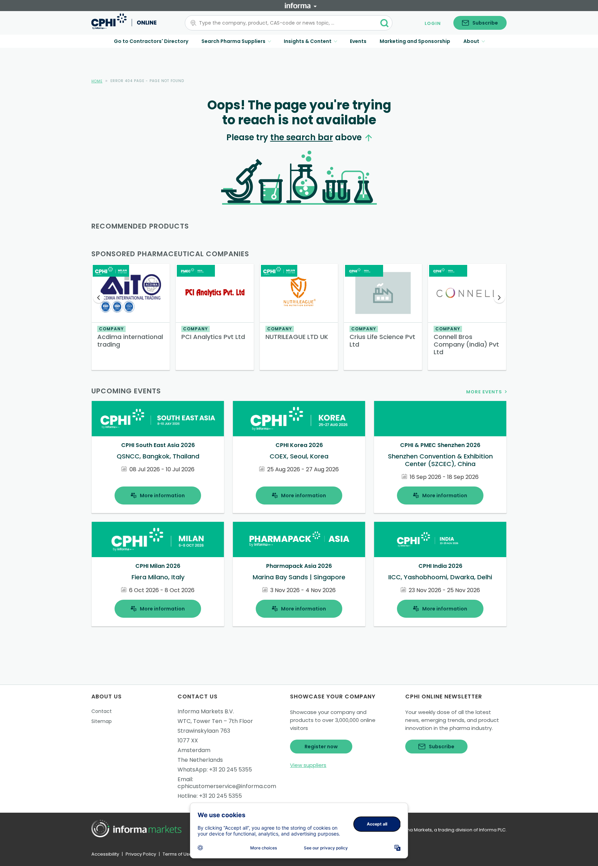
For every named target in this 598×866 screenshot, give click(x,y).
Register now (321, 746)
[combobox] (284, 22)
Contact (101, 711)
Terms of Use (177, 854)
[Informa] (301, 5)
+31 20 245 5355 (230, 770)
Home (96, 81)
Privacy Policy (141, 854)
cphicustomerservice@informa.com (227, 786)
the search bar (301, 137)
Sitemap (101, 721)
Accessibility (105, 854)
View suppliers (308, 765)
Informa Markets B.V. (206, 711)
